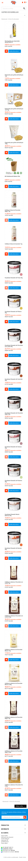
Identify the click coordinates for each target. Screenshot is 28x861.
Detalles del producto (14, 51)
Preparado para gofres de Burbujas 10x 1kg (14, 109)
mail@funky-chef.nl (7, 849)
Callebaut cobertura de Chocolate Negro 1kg (13, 718)
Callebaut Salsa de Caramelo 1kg (13, 244)
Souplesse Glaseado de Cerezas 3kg (13, 447)
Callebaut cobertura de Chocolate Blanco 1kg (13, 650)
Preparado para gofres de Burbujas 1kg (14, 75)
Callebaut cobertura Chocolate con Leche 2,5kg (14, 616)
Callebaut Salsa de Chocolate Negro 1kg (12, 210)
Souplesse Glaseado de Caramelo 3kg (13, 379)
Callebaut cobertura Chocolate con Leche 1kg (14, 582)
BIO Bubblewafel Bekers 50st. (12, 176)
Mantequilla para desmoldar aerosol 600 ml (12, 41)
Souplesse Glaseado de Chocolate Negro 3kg (14, 413)
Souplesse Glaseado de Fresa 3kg (14, 277)
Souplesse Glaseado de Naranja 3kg (13, 548)
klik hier (17, 851)
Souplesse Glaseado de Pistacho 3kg (13, 481)
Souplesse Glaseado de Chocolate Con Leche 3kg (14, 346)
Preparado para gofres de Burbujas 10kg (14, 143)
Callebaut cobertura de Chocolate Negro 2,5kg (13, 751)
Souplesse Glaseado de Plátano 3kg (13, 312)
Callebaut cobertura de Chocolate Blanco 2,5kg (13, 684)
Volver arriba (20, 806)
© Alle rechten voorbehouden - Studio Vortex (15, 857)
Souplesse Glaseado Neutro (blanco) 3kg (12, 515)
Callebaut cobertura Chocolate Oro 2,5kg (14, 785)
